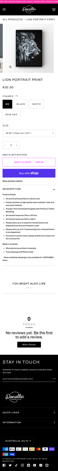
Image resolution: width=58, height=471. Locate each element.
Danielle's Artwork (16, 459)
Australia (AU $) (17, 441)
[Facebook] (4, 465)
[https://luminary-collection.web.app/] (40, 465)
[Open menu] (7, 9)
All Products (13, 19)
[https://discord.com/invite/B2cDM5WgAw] (46, 465)
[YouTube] (34, 465)
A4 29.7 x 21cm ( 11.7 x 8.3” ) (18, 133)
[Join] (51, 378)
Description (12, 189)
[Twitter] (10, 465)
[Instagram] (22, 465)
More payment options (12, 181)
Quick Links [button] (11, 412)
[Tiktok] (16, 465)
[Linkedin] (28, 465)
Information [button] (12, 422)
